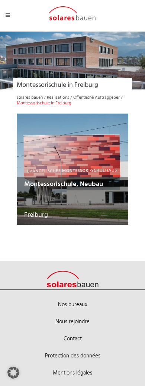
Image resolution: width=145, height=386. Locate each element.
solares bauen (30, 97)
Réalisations (58, 97)
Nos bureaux (72, 304)
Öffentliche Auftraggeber (96, 97)
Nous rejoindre (72, 321)
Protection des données (72, 355)
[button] (13, 372)
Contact (73, 338)
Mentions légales (72, 373)
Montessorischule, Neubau (63, 184)
